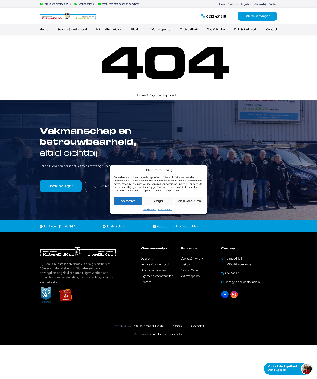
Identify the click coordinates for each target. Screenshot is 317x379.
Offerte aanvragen (257, 16)
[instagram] (234, 294)
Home (221, 4)
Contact (273, 4)
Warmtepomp (160, 29)
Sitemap (177, 326)
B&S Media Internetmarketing (167, 334)
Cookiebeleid (149, 209)
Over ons (233, 4)
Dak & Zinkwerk (245, 29)
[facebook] (225, 294)
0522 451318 (216, 16)
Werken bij (260, 4)
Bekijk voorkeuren (189, 201)
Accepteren (128, 201)
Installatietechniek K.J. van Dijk (149, 326)
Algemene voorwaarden (157, 276)
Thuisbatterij (189, 29)
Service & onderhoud (72, 29)
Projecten (246, 4)
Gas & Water (216, 29)
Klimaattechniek (107, 29)
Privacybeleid (165, 209)
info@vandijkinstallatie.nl (243, 282)
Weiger (158, 201)
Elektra (136, 29)
